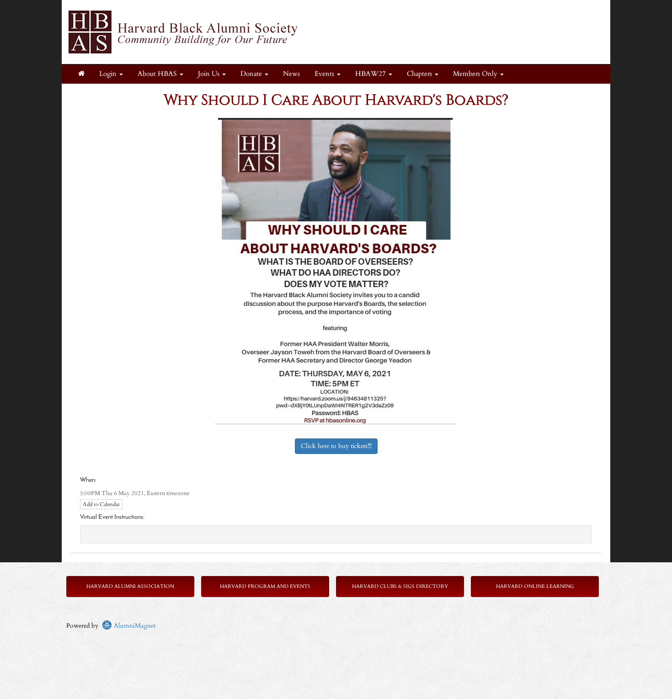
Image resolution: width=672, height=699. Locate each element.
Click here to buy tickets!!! (336, 446)
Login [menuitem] (108, 74)
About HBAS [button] (158, 74)
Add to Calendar (101, 504)
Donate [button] (252, 74)
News (291, 74)
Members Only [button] (476, 74)
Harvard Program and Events (265, 586)
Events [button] (325, 74)
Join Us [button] (209, 74)
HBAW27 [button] (371, 74)
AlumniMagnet (133, 625)
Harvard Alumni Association (130, 586)
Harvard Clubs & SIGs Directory (400, 586)
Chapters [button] (420, 74)
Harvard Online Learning (535, 586)
